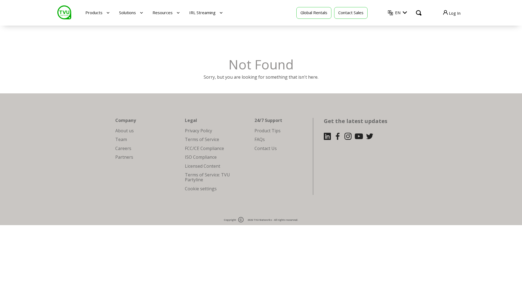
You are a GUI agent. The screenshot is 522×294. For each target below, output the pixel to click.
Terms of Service (202, 139)
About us (124, 131)
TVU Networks (262, 220)
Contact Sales (350, 12)
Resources (163, 12)
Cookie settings (201, 189)
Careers (123, 148)
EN (397, 12)
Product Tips (267, 131)
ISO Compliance (201, 157)
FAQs (259, 139)
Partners (124, 157)
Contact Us (265, 148)
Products (93, 12)
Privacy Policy (198, 131)
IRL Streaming (202, 12)
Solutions (127, 12)
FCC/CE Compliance (204, 148)
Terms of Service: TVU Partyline (207, 177)
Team (121, 139)
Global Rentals (313, 12)
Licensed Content (202, 166)
